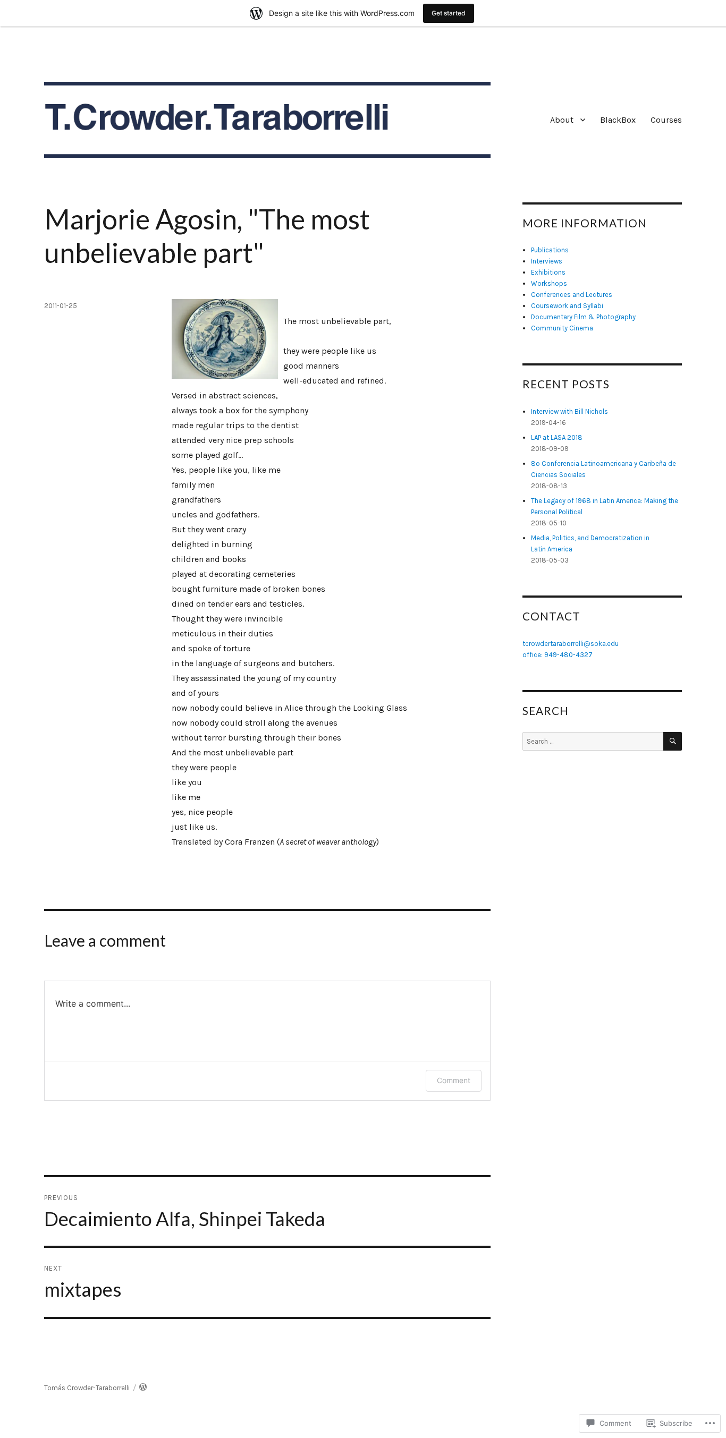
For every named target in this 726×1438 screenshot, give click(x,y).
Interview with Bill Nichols (569, 411)
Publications (550, 250)
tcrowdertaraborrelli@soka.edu (570, 644)
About (561, 120)
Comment (453, 1080)
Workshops (549, 283)
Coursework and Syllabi (567, 306)
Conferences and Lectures (571, 295)
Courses (666, 120)
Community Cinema (562, 328)
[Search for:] (592, 741)
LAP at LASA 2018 (557, 437)
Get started (449, 13)
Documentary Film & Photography (583, 317)
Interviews (546, 261)
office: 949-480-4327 (557, 655)
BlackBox (618, 120)
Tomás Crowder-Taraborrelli (87, 1388)
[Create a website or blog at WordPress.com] (143, 1388)
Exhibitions (548, 272)
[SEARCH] (672, 741)
